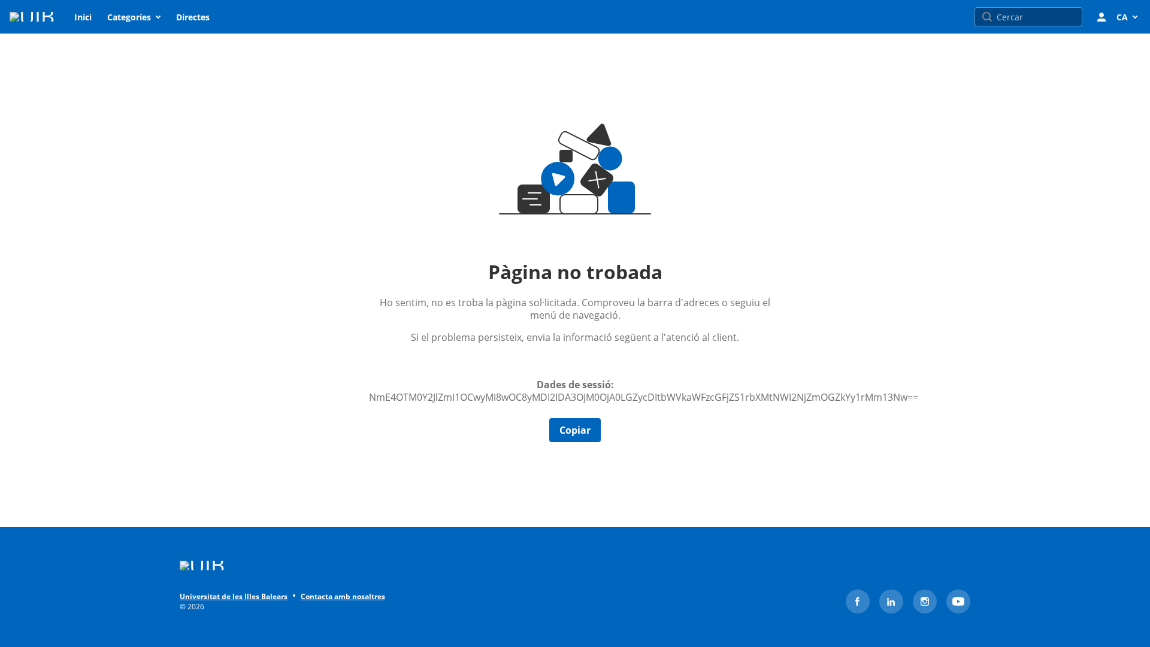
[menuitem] (83, 16)
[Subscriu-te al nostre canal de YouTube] (958, 601)
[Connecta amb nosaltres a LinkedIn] (891, 601)
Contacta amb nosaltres (343, 596)
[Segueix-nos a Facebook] (858, 601)
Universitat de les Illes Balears (234, 596)
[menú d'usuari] (1101, 16)
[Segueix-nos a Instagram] (925, 601)
